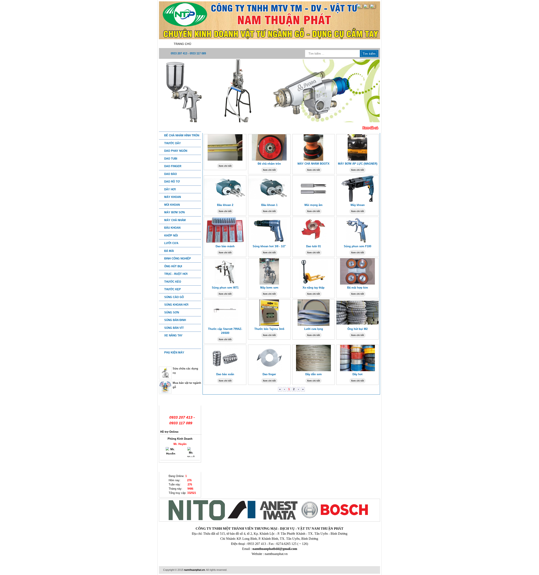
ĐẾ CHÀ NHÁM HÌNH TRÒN (181, 135)
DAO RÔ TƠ (172, 181)
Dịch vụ (273, 44)
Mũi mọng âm (313, 205)
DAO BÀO (170, 174)
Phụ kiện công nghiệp (180, 344)
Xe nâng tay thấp (313, 287)
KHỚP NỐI (171, 235)
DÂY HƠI (170, 189)
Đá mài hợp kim (357, 287)
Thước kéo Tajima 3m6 (269, 328)
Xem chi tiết (225, 166)
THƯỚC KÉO (172, 281)
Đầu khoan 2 (225, 205)
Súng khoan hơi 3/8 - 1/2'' (269, 246)
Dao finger (269, 374)
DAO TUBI (170, 158)
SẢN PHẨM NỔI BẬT (221, 128)
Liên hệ (357, 44)
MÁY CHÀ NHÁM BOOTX (314, 163)
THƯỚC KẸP (172, 289)
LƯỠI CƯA (171, 243)
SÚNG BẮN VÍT (174, 327)
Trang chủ (182, 44)
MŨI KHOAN (172, 204)
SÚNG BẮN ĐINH (175, 320)
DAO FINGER (172, 166)
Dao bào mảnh (225, 246)
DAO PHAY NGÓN (175, 150)
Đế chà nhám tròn (269, 163)
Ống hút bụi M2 (357, 328)
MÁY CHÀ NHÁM (175, 220)
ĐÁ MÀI (169, 251)
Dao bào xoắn (225, 374)
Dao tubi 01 (313, 246)
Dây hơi (357, 374)
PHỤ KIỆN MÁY (174, 352)
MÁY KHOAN (172, 197)
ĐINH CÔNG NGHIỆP (177, 258)
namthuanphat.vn (194, 569)
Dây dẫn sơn (313, 374)
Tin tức (330, 44)
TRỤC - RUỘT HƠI (176, 273)
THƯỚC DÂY (172, 143)
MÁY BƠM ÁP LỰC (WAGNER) (357, 163)
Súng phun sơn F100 (357, 246)
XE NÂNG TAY (173, 335)
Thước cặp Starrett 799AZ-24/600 (225, 331)
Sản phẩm (244, 44)
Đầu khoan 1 (269, 205)
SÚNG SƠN (171, 312)
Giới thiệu (214, 44)
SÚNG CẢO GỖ (174, 297)
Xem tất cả (370, 128)
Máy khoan (358, 205)
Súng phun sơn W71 (225, 287)
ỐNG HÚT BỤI (173, 266)
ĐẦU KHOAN (172, 227)
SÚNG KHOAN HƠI (176, 304)
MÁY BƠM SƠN (174, 212)
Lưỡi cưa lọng (313, 328)
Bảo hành (302, 44)
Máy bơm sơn (269, 287)
